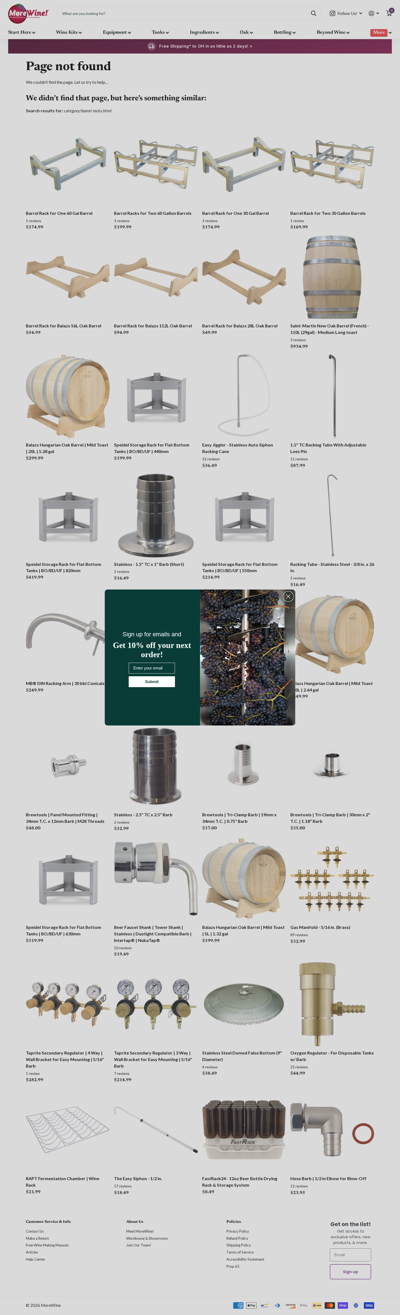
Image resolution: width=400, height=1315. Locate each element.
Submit (152, 681)
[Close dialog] (288, 596)
